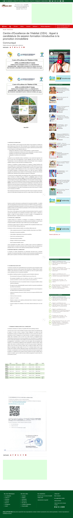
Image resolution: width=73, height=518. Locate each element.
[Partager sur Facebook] (12, 47)
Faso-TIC (32, 1)
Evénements (10, 29)
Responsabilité (25, 506)
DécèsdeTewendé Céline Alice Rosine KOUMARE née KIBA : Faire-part (63, 181)
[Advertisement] (52, 13)
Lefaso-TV (16, 1)
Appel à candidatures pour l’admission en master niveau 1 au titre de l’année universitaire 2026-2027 (61, 263)
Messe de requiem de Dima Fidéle (62, 98)
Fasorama (21, 1)
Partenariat (24, 499)
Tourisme (27, 1)
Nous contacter (57, 496)
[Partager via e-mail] (10, 47)
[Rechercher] (10, 27)
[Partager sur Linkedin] (17, 47)
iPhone (59, 500)
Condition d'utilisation (26, 504)
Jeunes (6, 506)
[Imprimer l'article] (24, 47)
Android (56, 500)
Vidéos (22, 26)
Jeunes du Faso (45, 1)
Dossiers (28, 26)
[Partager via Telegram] (21, 47)
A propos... (24, 496)
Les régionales (9, 1)
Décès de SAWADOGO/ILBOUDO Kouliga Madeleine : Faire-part (63, 154)
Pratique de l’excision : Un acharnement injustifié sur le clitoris (59, 280)
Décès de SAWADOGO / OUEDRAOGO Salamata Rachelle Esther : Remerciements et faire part (63, 136)
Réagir (60, 92)
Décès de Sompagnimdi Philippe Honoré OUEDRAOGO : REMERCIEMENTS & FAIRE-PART (63, 108)
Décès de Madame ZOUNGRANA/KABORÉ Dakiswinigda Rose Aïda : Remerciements (63, 89)
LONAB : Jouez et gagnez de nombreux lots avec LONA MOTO (63, 144)
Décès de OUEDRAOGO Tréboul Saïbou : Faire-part (63, 163)
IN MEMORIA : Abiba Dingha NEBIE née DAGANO (62, 126)
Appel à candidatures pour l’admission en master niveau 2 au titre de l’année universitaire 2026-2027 (61, 269)
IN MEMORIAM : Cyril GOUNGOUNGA (62, 171)
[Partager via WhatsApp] (19, 47)
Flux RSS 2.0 (24, 502)
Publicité (23, 497)
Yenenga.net (37, 1)
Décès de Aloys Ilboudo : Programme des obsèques (63, 190)
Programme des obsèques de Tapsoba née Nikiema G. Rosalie (63, 116)
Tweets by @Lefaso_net (54, 234)
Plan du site (24, 501)
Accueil (4, 29)
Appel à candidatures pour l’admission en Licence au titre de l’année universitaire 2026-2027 (61, 275)
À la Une (16, 26)
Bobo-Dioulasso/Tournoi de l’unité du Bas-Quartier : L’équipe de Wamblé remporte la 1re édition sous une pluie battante (61, 286)
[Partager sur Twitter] (14, 47)
